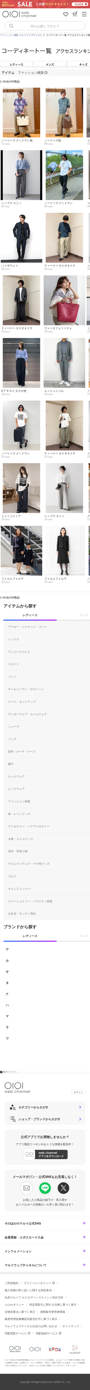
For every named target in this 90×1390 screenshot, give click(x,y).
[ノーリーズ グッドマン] (64, 152)
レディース (16, 64)
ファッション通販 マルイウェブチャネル (21, 35)
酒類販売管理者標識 (52, 1311)
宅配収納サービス (47, 1333)
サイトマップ (70, 1326)
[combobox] (45, 25)
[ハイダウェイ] (21, 215)
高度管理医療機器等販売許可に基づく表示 (31, 1319)
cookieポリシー (14, 1304)
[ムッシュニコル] (64, 340)
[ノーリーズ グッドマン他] (21, 90)
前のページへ (10, 1072)
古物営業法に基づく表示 (20, 1311)
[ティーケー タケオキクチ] (64, 215)
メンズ (49, 64)
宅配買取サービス (16, 1333)
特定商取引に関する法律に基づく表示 (52, 1304)
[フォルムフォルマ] (21, 528)
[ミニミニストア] (21, 465)
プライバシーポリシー (37, 1283)
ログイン (78, 1092)
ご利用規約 (11, 1283)
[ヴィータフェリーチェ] (64, 277)
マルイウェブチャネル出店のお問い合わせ (31, 1326)
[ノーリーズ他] (64, 90)
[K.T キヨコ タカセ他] (21, 340)
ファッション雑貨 (31, 72)
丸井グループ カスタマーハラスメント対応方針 (34, 1297)
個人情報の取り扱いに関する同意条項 (28, 1290)
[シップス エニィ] (21, 152)
